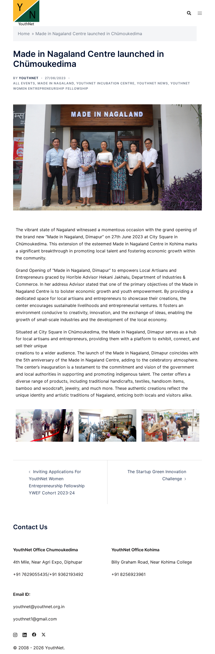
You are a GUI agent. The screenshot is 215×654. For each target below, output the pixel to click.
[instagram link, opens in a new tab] (15, 634)
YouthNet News (152, 83)
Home (24, 33)
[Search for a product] (189, 13)
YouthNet (29, 78)
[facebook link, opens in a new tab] (34, 634)
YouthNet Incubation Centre (105, 83)
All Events (24, 83)
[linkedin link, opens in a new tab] (25, 634)
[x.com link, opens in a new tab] (43, 634)
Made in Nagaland (55, 83)
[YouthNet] (26, 12)
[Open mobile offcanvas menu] (200, 13)
